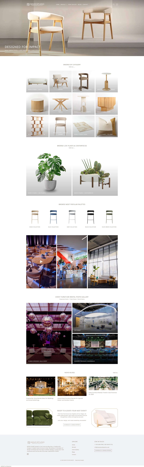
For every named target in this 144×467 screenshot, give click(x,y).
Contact (85, 4)
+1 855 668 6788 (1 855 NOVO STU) (103, 444)
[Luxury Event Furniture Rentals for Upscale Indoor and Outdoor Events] (72, 386)
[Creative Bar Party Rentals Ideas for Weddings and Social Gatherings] (40, 386)
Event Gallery (72, 4)
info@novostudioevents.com (101, 447)
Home (57, 4)
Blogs (80, 4)
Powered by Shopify (79, 460)
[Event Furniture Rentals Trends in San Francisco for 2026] (103, 383)
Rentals (63, 4)
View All (72, 67)
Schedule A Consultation (72, 425)
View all (115, 372)
